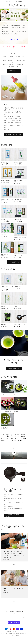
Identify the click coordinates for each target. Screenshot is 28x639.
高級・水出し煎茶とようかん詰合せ (7, 255)
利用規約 (18, 635)
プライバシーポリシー (10, 633)
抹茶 (15, 411)
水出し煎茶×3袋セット (19, 199)
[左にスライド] (10, 564)
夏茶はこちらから (14, 71)
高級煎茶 (3, 306)
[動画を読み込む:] (14, 452)
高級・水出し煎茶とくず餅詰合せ (20, 181)
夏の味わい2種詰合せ (5, 180)
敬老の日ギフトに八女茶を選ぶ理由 (13, 589)
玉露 (2, 395)
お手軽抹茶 (3, 324)
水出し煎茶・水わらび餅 (19, 219)
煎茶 (15, 395)
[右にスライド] (17, 564)
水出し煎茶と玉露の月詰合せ (7, 235)
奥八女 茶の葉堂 (13, 631)
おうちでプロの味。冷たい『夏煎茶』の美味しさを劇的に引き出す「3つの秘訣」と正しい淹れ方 (13, 554)
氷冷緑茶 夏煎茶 (5, 162)
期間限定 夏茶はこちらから (13, 134)
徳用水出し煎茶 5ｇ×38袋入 (7, 287)
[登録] (23, 617)
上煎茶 (15, 306)
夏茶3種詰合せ (4, 219)
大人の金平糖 (5, 411)
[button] (3, 5)
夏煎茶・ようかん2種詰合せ (20, 237)
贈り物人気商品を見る (14, 368)
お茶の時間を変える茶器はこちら (13, 515)
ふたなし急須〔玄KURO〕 (20, 324)
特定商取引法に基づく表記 (21, 633)
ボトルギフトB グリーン (19, 255)
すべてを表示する (14, 262)
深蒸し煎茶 (4, 428)
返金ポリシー (12, 635)
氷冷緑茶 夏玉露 (18, 162)
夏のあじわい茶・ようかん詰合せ (7, 200)
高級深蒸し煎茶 (17, 286)
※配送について (14, 39)
